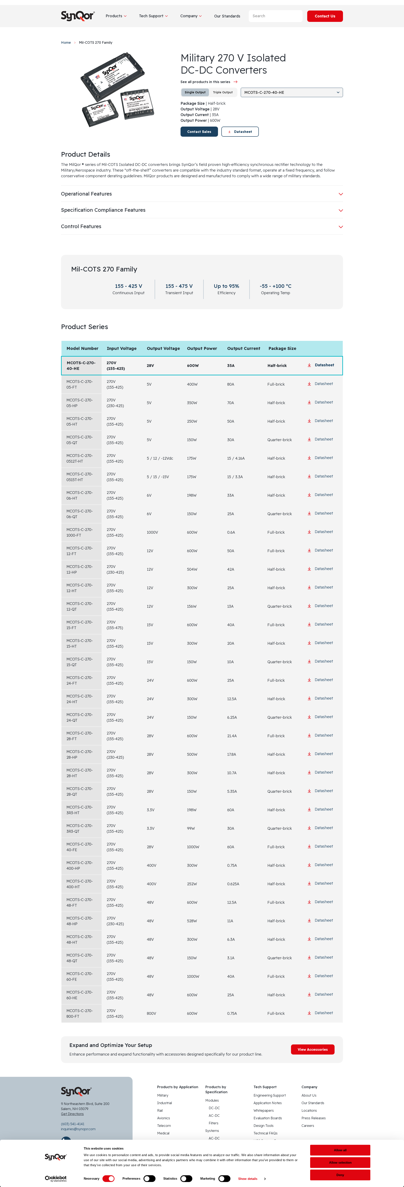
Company (188, 15)
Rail (160, 1110)
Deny (340, 1175)
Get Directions (72, 1114)
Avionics (163, 1118)
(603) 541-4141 (72, 1124)
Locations (309, 1110)
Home (66, 42)
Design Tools (264, 1125)
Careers (308, 1125)
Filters (213, 1123)
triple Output (223, 92)
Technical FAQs (266, 1133)
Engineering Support (270, 1095)
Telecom (164, 1125)
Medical (163, 1133)
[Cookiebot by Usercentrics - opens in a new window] (55, 1179)
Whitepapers (264, 1110)
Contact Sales (199, 132)
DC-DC (214, 1108)
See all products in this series (205, 82)
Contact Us (325, 16)
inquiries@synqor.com (78, 1129)
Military (162, 1095)
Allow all (340, 1150)
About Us (309, 1095)
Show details (247, 1178)
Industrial (164, 1103)
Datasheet (243, 132)
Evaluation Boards (268, 1118)
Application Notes (268, 1103)
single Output (195, 92)
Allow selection (340, 1162)
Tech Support (151, 15)
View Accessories (313, 1049)
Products (114, 15)
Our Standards (313, 1103)
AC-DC (214, 1115)
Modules (212, 1100)
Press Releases (314, 1118)
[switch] (149, 1178)
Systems (212, 1131)
